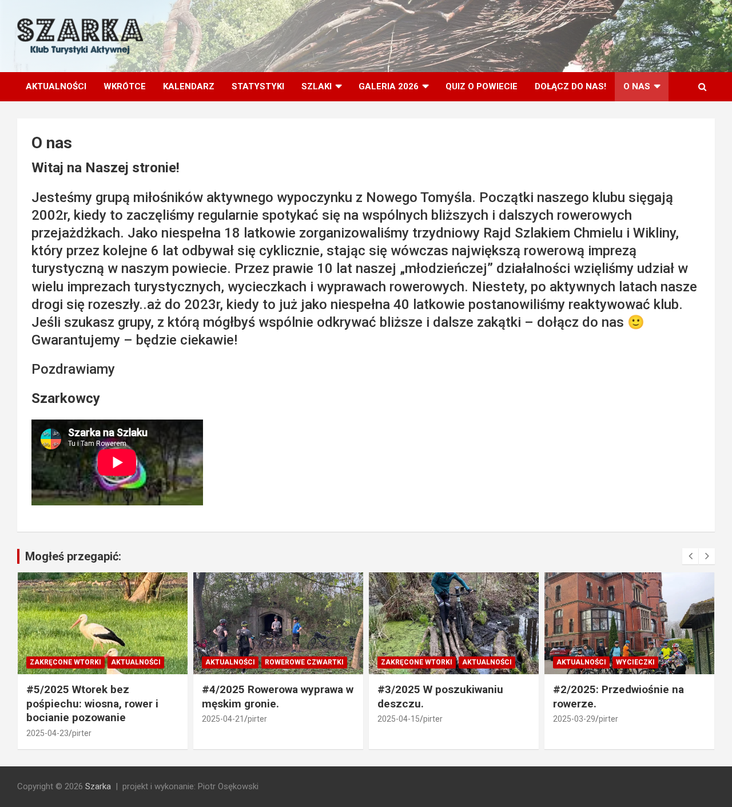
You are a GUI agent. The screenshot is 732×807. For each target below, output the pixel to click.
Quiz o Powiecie (481, 86)
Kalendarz (188, 86)
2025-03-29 (574, 718)
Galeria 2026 (389, 86)
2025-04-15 (398, 718)
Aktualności (56, 86)
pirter (82, 733)
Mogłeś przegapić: (73, 556)
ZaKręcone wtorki (65, 662)
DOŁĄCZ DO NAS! (570, 86)
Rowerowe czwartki (304, 662)
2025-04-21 (223, 718)
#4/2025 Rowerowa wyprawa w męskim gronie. (277, 696)
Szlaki (316, 86)
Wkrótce (125, 86)
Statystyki (258, 86)
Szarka (98, 786)
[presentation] (690, 556)
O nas (636, 86)
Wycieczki (635, 662)
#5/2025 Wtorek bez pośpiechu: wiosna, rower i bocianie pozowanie (92, 703)
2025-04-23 (47, 733)
